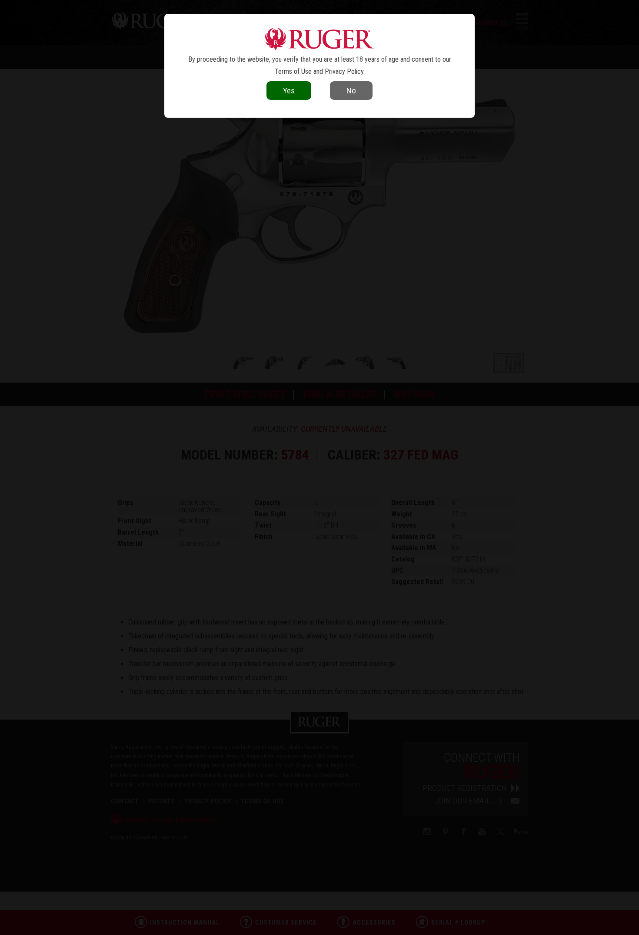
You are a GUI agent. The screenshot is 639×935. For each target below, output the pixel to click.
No (351, 91)
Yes (289, 91)
